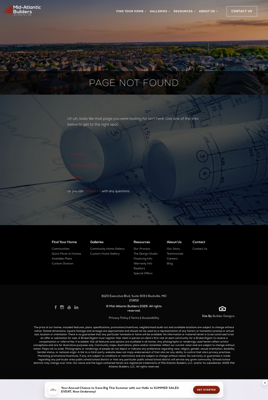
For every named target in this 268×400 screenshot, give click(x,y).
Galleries (97, 242)
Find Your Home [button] (130, 11)
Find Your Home (64, 242)
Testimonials (175, 253)
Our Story (173, 248)
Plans (77, 177)
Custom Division (62, 263)
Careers (172, 258)
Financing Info (143, 258)
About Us (174, 242)
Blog (170, 263)
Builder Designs (223, 316)
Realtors (139, 268)
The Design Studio (146, 253)
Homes (78, 154)
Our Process (142, 248)
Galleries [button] (158, 11)
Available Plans (62, 258)
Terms (135, 318)
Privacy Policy (119, 318)
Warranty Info (143, 263)
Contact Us (92, 191)
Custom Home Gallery (105, 253)
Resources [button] (183, 11)
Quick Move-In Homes (66, 253)
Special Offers (143, 273)
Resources (142, 242)
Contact (199, 242)
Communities (84, 165)
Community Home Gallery (107, 248)
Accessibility (150, 318)
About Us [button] (207, 11)
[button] (264, 382)
